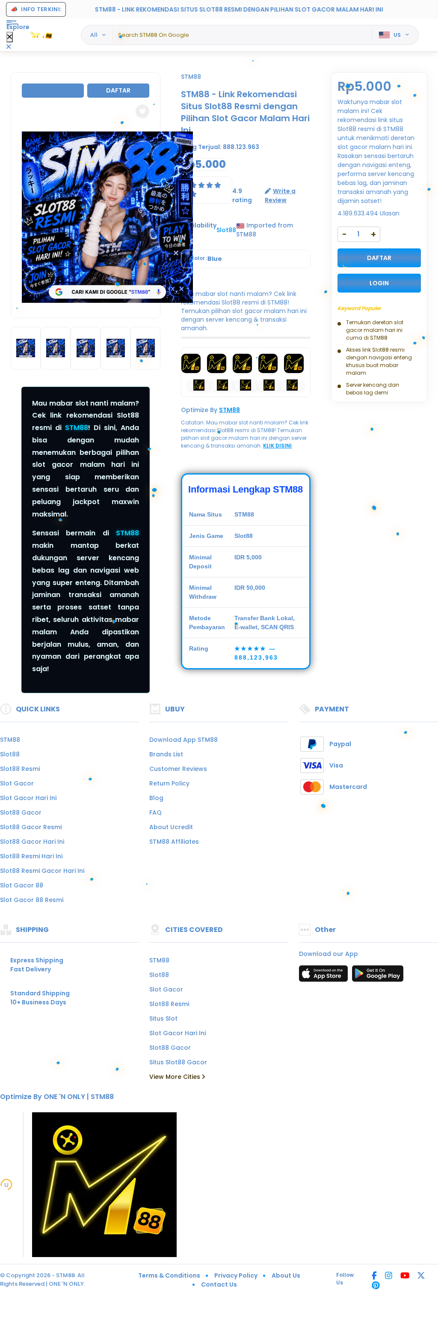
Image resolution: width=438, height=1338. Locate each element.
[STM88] (42, 35)
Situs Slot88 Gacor (178, 1062)
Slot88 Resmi (20, 769)
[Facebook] (374, 1276)
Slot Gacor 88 (21, 885)
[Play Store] (377, 976)
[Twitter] (421, 1276)
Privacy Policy (235, 1275)
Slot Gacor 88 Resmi (31, 900)
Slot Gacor (17, 783)
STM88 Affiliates (174, 841)
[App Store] (324, 976)
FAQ (155, 812)
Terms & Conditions (169, 1275)
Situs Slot (163, 1018)
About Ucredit (171, 827)
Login (52, 90)
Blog (156, 798)
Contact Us (219, 1284)
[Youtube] (405, 1276)
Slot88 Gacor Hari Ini (32, 841)
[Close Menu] (9, 37)
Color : (206, 258)
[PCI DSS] (6, 1184)
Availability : (198, 230)
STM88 (76, 428)
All (94, 35)
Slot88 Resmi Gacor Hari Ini (42, 870)
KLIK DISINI (277, 445)
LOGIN (379, 283)
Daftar (118, 90)
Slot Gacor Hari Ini (28, 798)
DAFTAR (379, 258)
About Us (286, 1275)
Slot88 (10, 754)
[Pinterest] (375, 1286)
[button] (142, 111)
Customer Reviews (178, 769)
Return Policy (169, 783)
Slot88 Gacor (20, 812)
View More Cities (175, 1076)
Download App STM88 (183, 739)
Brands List (166, 754)
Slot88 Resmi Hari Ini (31, 856)
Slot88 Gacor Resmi (31, 827)
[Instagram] (389, 1276)
